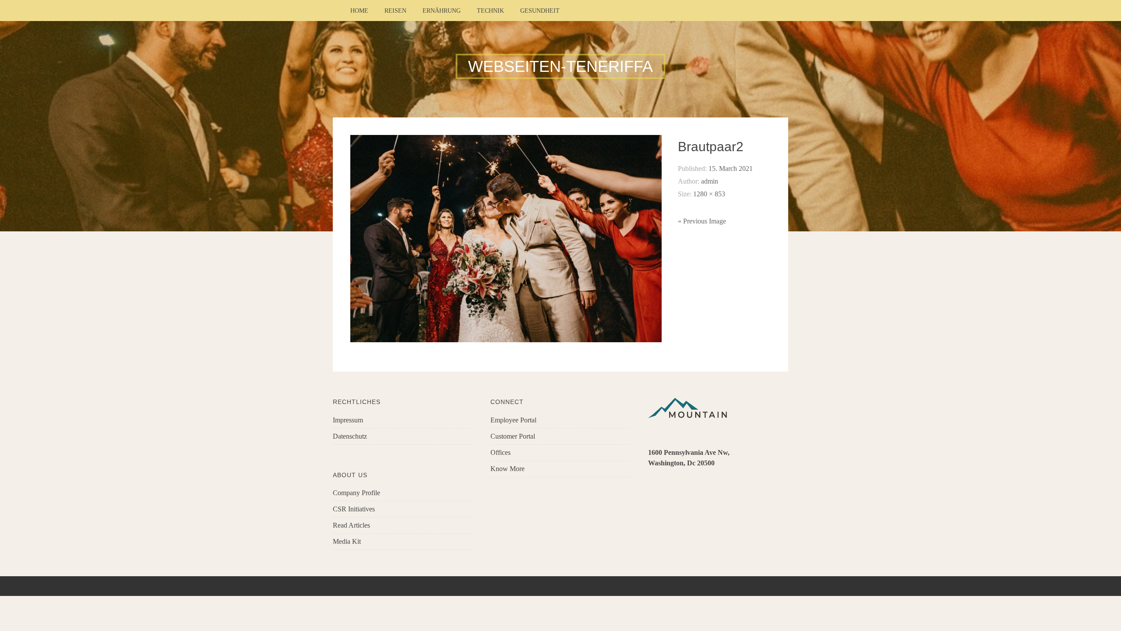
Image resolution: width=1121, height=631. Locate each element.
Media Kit (347, 541)
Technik (490, 10)
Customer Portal (512, 436)
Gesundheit (540, 10)
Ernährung (442, 10)
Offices (500, 452)
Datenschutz (350, 436)
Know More (507, 468)
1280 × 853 (709, 194)
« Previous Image (702, 221)
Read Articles (351, 525)
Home (359, 10)
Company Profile (356, 492)
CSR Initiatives (354, 509)
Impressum (348, 420)
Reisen (395, 10)
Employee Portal (513, 420)
